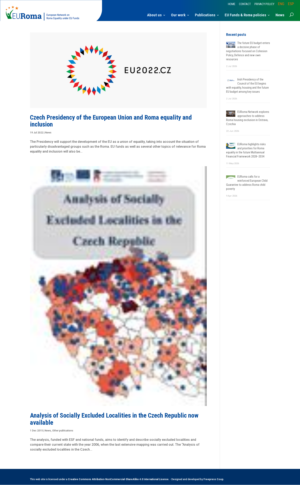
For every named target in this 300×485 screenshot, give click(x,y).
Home (231, 4)
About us (154, 15)
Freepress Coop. (213, 479)
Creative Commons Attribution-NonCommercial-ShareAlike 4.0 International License (118, 479)
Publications (205, 15)
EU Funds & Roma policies (245, 15)
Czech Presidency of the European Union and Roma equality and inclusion (111, 121)
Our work (178, 15)
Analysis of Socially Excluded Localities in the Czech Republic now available (114, 419)
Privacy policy (264, 4)
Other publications (62, 430)
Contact (245, 4)
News (280, 15)
